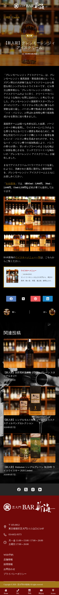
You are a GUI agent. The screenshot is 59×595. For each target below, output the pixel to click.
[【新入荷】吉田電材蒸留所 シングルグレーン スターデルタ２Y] (30, 353)
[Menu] (5, 5)
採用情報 (8, 564)
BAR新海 (10, 183)
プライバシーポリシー (15, 574)
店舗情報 (8, 559)
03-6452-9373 (15, 534)
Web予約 (8, 555)
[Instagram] (33, 489)
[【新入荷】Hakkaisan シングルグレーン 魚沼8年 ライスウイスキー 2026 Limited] (30, 448)
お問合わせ (9, 569)
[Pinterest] (36, 299)
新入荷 (29, 36)
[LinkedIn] (48, 299)
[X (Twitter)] (23, 299)
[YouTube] (40, 489)
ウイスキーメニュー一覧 (28, 257)
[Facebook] (11, 299)
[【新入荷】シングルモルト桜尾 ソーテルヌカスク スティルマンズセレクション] (30, 400)
